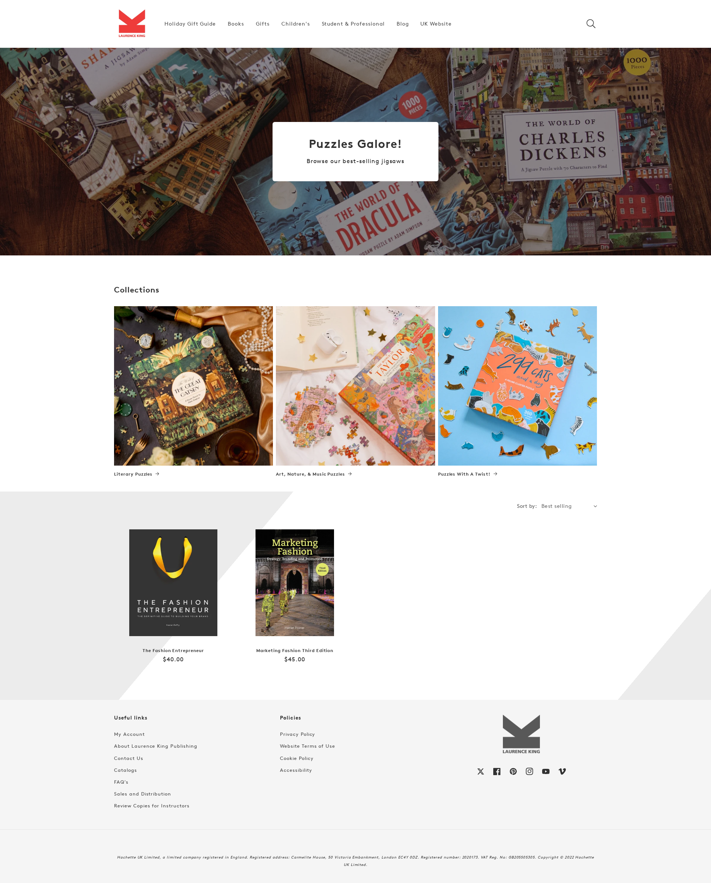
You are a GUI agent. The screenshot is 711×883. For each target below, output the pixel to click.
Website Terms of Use (307, 746)
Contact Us (128, 758)
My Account (129, 734)
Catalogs (125, 770)
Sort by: (527, 506)
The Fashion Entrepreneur (173, 650)
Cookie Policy (296, 758)
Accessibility (296, 770)
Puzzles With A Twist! (464, 474)
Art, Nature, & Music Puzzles (310, 474)
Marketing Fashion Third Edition (295, 650)
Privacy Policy (297, 734)
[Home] (132, 24)
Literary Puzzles (133, 474)
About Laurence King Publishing (155, 746)
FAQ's (121, 782)
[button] (591, 24)
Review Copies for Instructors (152, 805)
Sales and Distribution (142, 794)
